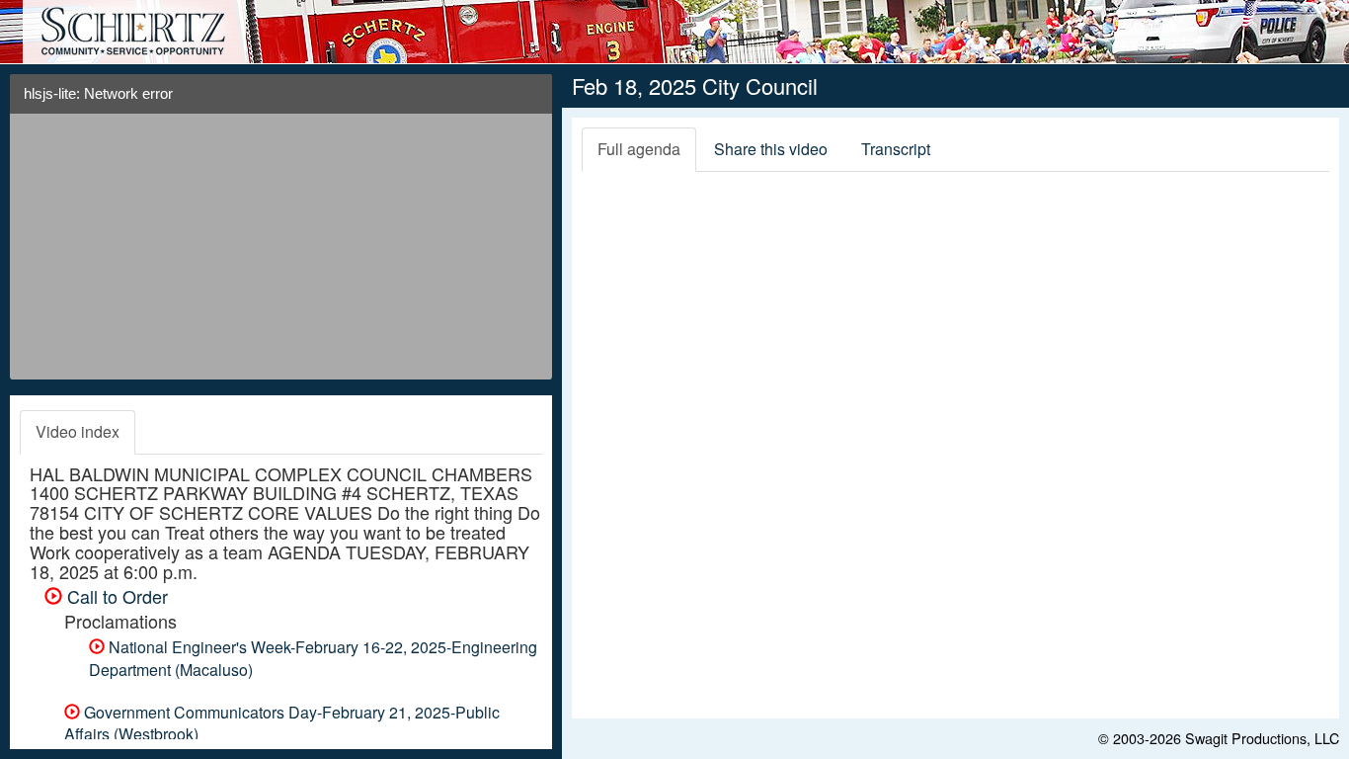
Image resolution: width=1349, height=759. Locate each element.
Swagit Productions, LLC (1262, 737)
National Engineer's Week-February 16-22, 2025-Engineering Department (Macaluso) (313, 658)
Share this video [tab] (771, 148)
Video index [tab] (77, 431)
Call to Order (115, 596)
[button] (530, 101)
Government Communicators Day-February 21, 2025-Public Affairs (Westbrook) (282, 723)
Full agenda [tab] (638, 148)
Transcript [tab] (895, 148)
